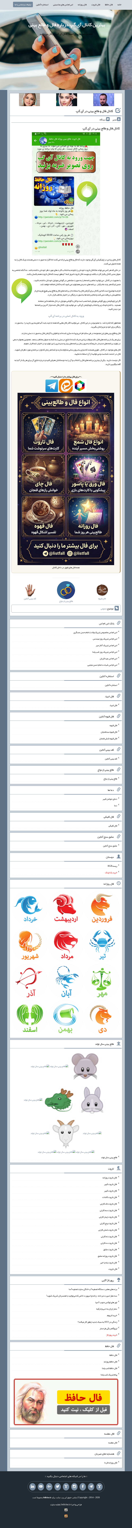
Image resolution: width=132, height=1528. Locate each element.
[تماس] (66, 1486)
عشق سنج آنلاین (110, 845)
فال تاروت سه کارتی (108, 1210)
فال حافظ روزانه (110, 1361)
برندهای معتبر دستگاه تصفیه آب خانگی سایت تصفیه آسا (93, 1289)
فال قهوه (113, 725)
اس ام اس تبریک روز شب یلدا (104, 652)
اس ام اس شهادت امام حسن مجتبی (102, 665)
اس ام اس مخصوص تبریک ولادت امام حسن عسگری (95, 632)
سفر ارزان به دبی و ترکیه (106, 1308)
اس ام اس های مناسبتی (63, 4)
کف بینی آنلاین (111, 758)
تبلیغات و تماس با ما (23, 4)
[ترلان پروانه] (66, 100)
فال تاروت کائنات (109, 1197)
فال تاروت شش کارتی (107, 1230)
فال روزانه (82, 4)
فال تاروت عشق (110, 1249)
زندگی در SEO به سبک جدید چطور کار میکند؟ (97, 1322)
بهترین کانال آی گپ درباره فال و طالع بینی (66, 24)
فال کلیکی (112, 825)
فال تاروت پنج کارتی (108, 1223)
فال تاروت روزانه (110, 1177)
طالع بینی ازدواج (110, 778)
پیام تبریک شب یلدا (109, 1374)
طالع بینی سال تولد (109, 1157)
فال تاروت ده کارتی (109, 1243)
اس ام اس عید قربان (108, 658)
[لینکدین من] (32, 1486)
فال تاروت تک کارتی (108, 1203)
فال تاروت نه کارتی (109, 1236)
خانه (119, 4)
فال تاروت (95, 4)
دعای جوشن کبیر (110, 799)
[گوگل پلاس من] (49, 1486)
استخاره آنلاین (42, 4)
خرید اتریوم (112, 1315)
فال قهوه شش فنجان (108, 738)
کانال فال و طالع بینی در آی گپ (94, 111)
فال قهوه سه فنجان (109, 732)
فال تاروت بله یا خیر (108, 1262)
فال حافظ (109, 4)
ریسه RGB (112, 866)
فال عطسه (112, 1442)
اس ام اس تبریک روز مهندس (105, 638)
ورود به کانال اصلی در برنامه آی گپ (66, 316)
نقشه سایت (55, 1504)
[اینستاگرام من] (74, 1486)
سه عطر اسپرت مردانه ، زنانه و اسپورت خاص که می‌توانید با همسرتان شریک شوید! (81, 1295)
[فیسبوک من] (83, 1486)
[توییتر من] (57, 1486)
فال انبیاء (113, 705)
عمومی (103, 608)
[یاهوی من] (99, 1486)
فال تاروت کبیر (110, 1184)
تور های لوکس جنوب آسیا (106, 1302)
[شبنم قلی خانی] (29, 100)
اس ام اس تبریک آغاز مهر (106, 645)
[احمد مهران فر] (103, 100)
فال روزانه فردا (110, 1462)
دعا (115, 805)
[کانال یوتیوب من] (41, 1486)
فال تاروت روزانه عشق (107, 1256)
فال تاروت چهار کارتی (108, 1216)
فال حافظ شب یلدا (109, 1368)
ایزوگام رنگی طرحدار (108, 1328)
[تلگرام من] (91, 1486)
